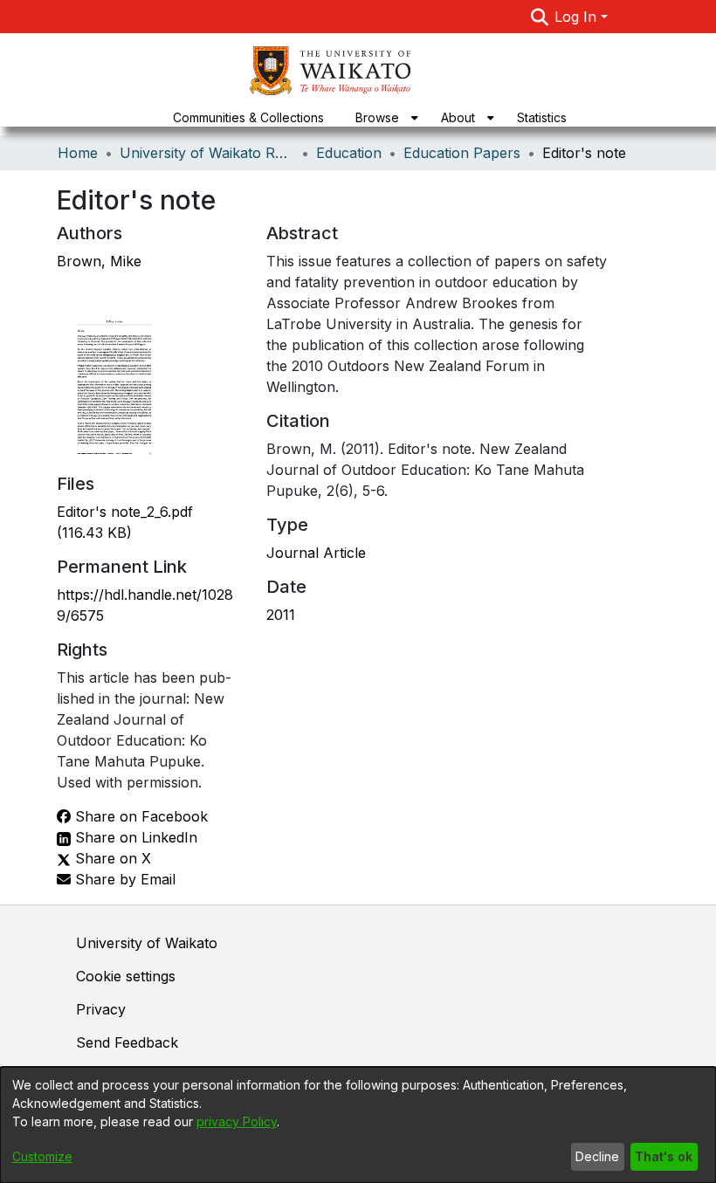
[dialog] (358, 1125)
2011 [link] (280, 614)
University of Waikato (146, 943)
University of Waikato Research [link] (207, 153)
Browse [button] (377, 117)
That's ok (663, 1156)
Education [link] (349, 153)
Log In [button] (577, 16)
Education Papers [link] (461, 153)
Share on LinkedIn (134, 837)
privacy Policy (236, 1121)
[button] (539, 16)
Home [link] (78, 153)
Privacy (101, 1009)
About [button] (458, 117)
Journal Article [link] (316, 552)
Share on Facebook (139, 816)
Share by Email (123, 879)
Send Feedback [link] (127, 1042)
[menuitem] (382, 117)
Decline (597, 1156)
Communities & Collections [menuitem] (248, 117)
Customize (42, 1156)
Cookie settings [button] (126, 976)
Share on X (111, 858)
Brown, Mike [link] (99, 261)
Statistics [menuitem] (542, 117)
